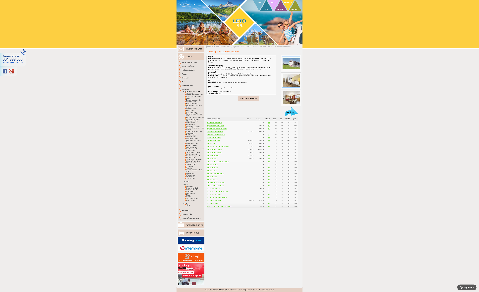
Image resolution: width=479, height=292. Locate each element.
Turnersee (189, 166)
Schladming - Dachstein (194, 159)
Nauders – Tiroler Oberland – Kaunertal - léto (194, 140)
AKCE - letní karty (188, 66)
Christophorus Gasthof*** (215, 185)
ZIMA (259, 2)
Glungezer (189, 186)
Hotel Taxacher (212, 159)
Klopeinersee (190, 124)
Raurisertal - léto (191, 147)
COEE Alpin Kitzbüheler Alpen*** (278, 47)
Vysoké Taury (190, 173)
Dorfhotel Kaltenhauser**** (216, 135)
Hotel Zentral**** (212, 179)
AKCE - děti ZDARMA (189, 62)
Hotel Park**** (212, 171)
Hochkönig (190, 110)
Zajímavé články (187, 214)
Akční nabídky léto (188, 70)
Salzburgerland (191, 154)
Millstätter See (191, 135)
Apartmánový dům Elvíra (215, 126)
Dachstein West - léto (193, 96)
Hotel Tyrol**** (212, 176)
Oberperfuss (190, 193)
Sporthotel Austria (213, 203)
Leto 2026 (211, 47)
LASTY (273, 2)
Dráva (188, 98)
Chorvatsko (186, 78)
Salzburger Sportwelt (193, 152)
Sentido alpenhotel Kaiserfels (217, 197)
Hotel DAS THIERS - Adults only (218, 147)
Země (189, 57)
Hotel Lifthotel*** (212, 165)
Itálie (183, 82)
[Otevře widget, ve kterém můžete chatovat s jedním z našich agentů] (467, 288)
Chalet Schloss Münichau (216, 182)
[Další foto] (290, 112)
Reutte (188, 197)
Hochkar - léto (191, 109)
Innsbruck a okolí (192, 188)
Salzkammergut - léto (193, 156)
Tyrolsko (189, 168)
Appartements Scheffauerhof (217, 129)
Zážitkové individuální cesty (191, 218)
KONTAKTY (295, 9)
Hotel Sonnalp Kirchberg (215, 174)
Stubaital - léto (191, 163)
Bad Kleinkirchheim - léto (194, 95)
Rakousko (222, 47)
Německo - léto (187, 86)
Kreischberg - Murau (193, 126)
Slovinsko (185, 210)
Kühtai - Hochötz (191, 190)
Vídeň (188, 205)
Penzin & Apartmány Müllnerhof (218, 191)
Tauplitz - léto (190, 165)
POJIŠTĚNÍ (288, 2)
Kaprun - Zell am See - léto (195, 117)
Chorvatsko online (194, 225)
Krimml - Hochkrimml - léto (195, 128)
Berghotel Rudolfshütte (215, 132)
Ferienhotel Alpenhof (214, 138)
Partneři (271, 290)
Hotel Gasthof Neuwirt (214, 150)
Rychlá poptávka (194, 49)
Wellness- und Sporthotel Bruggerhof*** (220, 206)
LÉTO (266, 9)
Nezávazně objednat (248, 98)
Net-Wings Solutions (238, 290)
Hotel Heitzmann (213, 156)
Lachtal (188, 130)
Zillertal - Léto (190, 178)
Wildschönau (190, 175)
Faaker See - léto (192, 103)
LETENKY (280, 9)
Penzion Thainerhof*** (214, 194)
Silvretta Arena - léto (193, 161)
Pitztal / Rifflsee (191, 145)
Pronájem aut (192, 233)
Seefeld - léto (190, 158)
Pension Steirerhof (213, 188)
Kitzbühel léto (257, 47)
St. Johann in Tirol (192, 198)
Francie (184, 74)
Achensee (189, 93)
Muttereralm (190, 191)
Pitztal (188, 195)
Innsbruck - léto (191, 112)
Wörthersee (190, 177)
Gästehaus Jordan (213, 141)
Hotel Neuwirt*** (212, 168)
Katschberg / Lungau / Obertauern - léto (193, 120)
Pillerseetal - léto (192, 144)
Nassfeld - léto (191, 137)
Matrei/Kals (190, 133)
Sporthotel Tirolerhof (214, 200)
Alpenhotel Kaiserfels (214, 123)
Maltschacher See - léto (194, 131)
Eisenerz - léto (191, 102)
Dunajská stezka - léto (193, 100)
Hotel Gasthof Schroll (214, 153)
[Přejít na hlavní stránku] (207, 8)
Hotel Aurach (211, 144)
